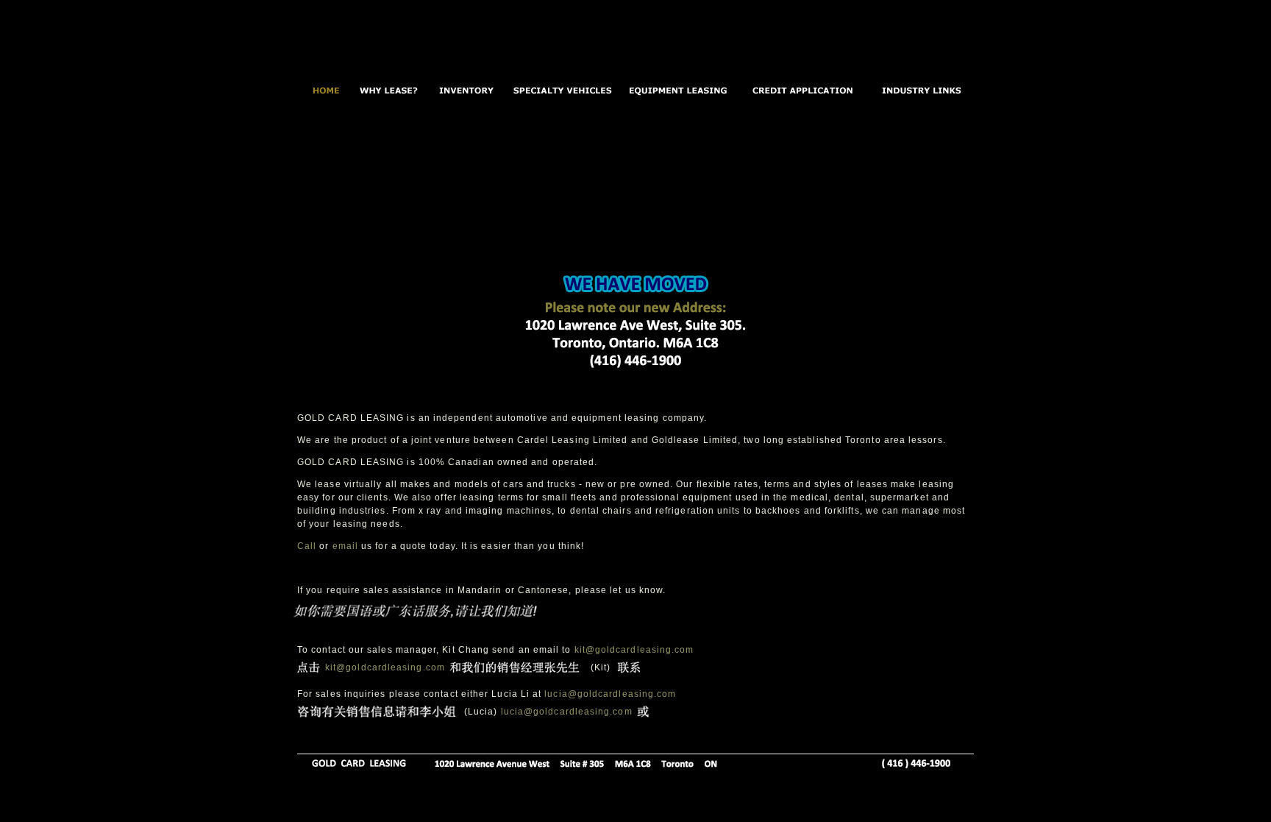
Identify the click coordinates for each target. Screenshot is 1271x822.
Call (306, 546)
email (345, 546)
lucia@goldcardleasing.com (610, 694)
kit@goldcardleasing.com (632, 650)
